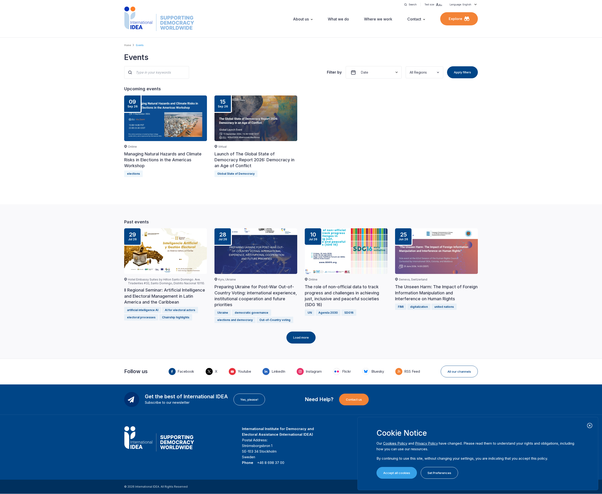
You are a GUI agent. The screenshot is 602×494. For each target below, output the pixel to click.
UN (310, 312)
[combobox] (410, 72)
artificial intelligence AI (142, 310)
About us (301, 19)
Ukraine (222, 312)
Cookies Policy (395, 443)
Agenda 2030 (328, 312)
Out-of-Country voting (274, 320)
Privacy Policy (426, 443)
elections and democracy (235, 320)
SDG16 (348, 312)
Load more (301, 337)
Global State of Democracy (236, 173)
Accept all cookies (396, 473)
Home (127, 45)
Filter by (334, 72)
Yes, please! (249, 399)
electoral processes (141, 317)
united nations (444, 306)
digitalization (419, 306)
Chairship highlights (175, 317)
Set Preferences (439, 473)
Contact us (354, 399)
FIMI (401, 306)
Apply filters (462, 72)
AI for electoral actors (180, 310)
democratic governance (251, 312)
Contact (414, 19)
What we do (338, 19)
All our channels (459, 371)
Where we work (378, 19)
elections (133, 173)
